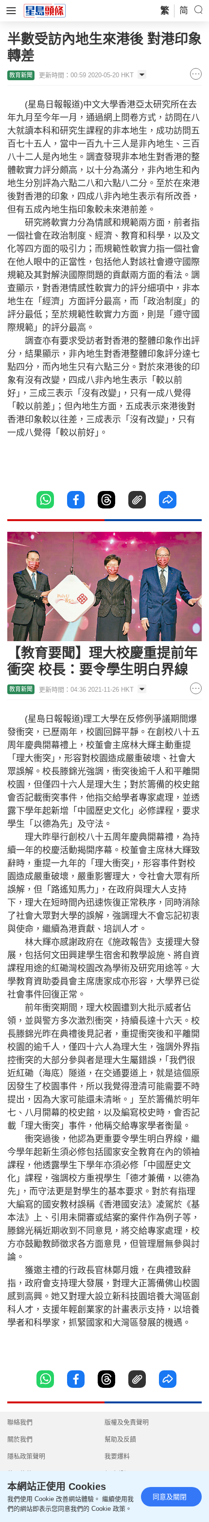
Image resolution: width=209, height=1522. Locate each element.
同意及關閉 (170, 1497)
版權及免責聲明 (126, 1422)
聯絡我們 (20, 1422)
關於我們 (20, 1439)
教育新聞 (21, 75)
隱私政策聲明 (26, 1456)
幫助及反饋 (120, 1439)
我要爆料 (117, 1456)
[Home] (45, 10)
